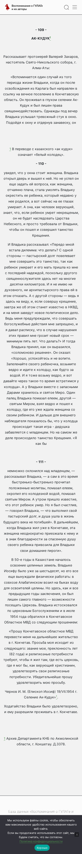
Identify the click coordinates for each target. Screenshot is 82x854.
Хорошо (42, 847)
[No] (77, 834)
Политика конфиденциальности (41, 841)
